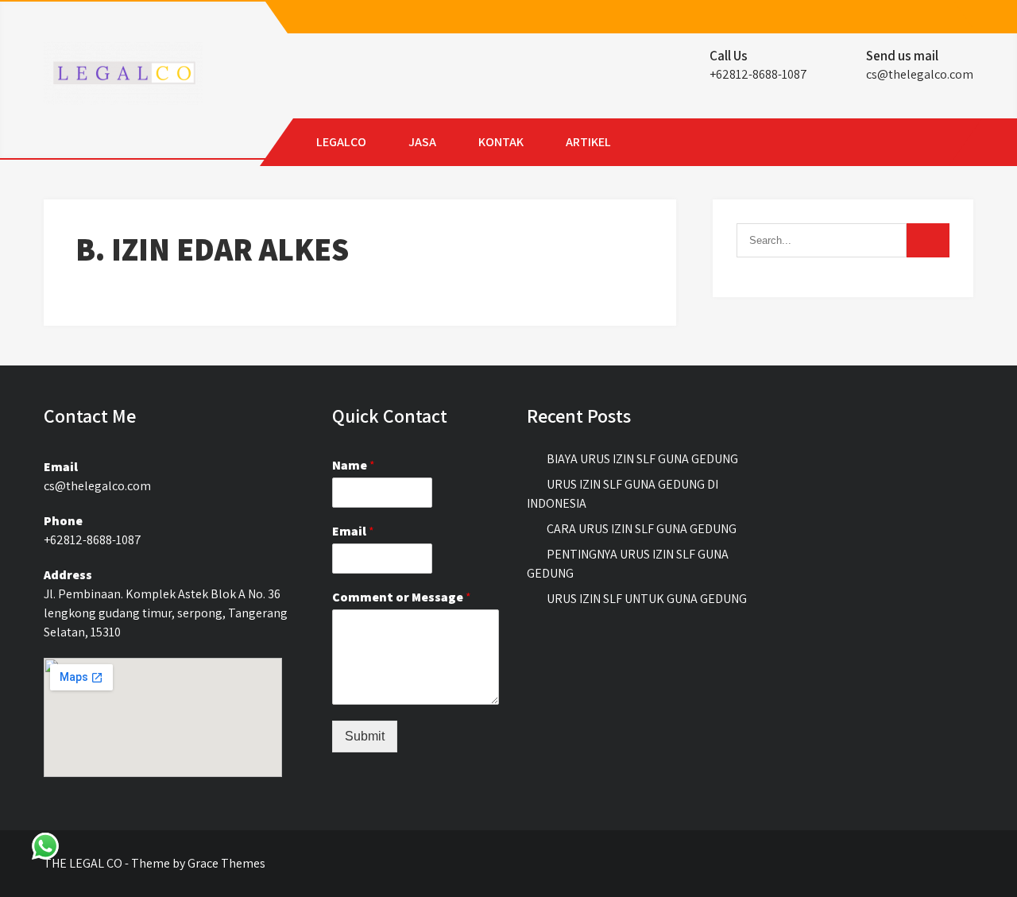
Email (353, 531)
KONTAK (501, 141)
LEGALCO (341, 141)
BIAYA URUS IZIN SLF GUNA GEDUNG (642, 458)
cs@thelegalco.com (919, 74)
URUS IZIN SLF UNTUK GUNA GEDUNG (647, 598)
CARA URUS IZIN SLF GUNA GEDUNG (642, 528)
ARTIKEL (588, 141)
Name (353, 466)
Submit (365, 736)
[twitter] (947, 17)
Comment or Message (401, 597)
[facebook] (918, 17)
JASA (422, 141)
